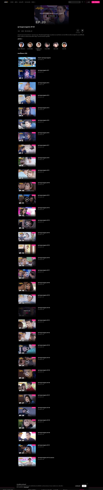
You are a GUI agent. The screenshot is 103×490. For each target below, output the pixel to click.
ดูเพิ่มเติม (20, 39)
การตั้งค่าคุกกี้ (77, 486)
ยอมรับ (84, 486)
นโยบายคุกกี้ (26, 487)
